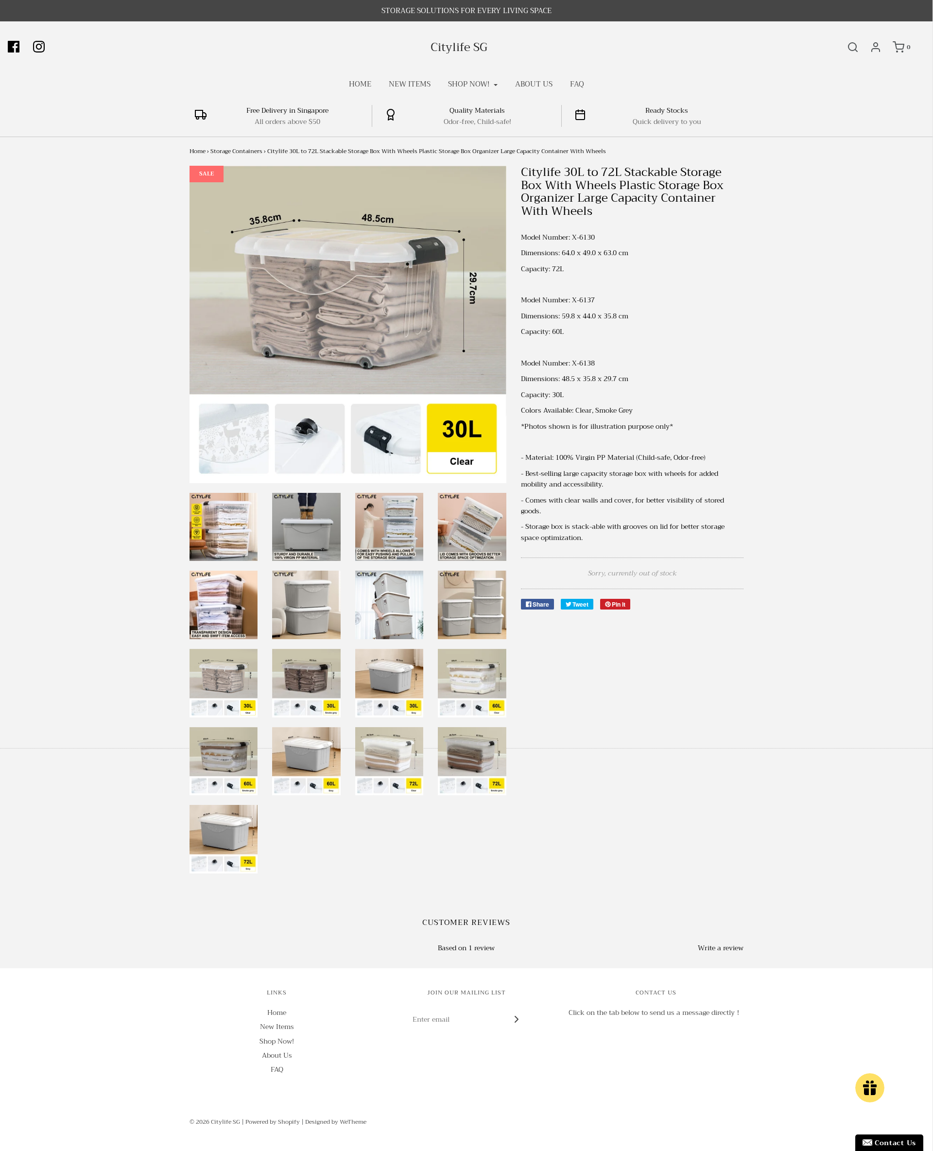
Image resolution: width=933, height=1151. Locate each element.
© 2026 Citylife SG (215, 1122)
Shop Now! (276, 1041)
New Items (410, 84)
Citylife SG (459, 47)
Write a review (720, 947)
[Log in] (870, 47)
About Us (534, 84)
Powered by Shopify (272, 1122)
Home (360, 84)
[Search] (848, 47)
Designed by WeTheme (335, 1122)
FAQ (577, 84)
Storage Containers (236, 151)
